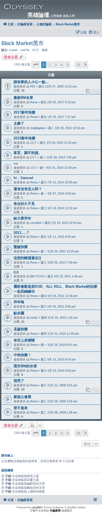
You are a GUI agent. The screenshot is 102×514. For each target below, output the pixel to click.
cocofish (35, 222)
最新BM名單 (23, 98)
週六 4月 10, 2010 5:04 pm (58, 370)
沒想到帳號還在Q (27, 258)
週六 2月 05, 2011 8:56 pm (58, 306)
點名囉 (19, 313)
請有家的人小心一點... (31, 82)
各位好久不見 (24, 204)
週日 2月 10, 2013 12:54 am (63, 222)
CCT (35, 50)
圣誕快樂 (21, 329)
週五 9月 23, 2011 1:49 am (64, 276)
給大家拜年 (22, 218)
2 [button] (50, 64)
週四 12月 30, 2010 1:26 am (59, 317)
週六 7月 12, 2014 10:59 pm (59, 182)
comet (13, 50)
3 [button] (56, 64)
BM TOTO (37, 276)
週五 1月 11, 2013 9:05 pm (58, 236)
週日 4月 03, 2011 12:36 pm (59, 295)
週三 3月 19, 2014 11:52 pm (59, 208)
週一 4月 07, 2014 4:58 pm (58, 193)
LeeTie (24, 50)
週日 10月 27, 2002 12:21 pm (57, 86)
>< (16, 164)
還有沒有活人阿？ (28, 189)
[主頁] (52, 7)
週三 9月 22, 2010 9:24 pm (58, 359)
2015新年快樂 (24, 138)
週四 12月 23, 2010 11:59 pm (60, 333)
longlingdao (37, 128)
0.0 (16, 272)
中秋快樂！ (22, 355)
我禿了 (19, 381)
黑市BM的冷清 (25, 366)
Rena (33, 102)
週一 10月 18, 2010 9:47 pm (59, 344)
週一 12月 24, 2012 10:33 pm (60, 251)
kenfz (34, 317)
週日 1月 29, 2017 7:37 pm (58, 116)
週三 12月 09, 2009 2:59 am (59, 401)
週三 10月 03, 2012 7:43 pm (59, 262)
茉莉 (45, 50)
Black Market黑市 (22, 43)
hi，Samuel (23, 178)
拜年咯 (19, 302)
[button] (36, 64)
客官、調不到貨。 (28, 153)
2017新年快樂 (24, 112)
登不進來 (21, 408)
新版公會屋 (22, 397)
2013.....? (21, 233)
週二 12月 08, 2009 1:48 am (59, 412)
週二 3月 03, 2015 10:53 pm (66, 128)
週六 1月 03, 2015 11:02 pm (58, 142)
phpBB (36, 507)
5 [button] (68, 64)
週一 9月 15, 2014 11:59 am (58, 167)
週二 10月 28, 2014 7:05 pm (58, 157)
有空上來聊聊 (24, 340)
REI (32, 86)
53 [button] (78, 64)
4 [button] (62, 64)
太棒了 (19, 123)
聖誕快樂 (21, 247)
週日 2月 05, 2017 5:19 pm (58, 102)
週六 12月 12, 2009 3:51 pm (59, 385)
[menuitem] (93, 32)
